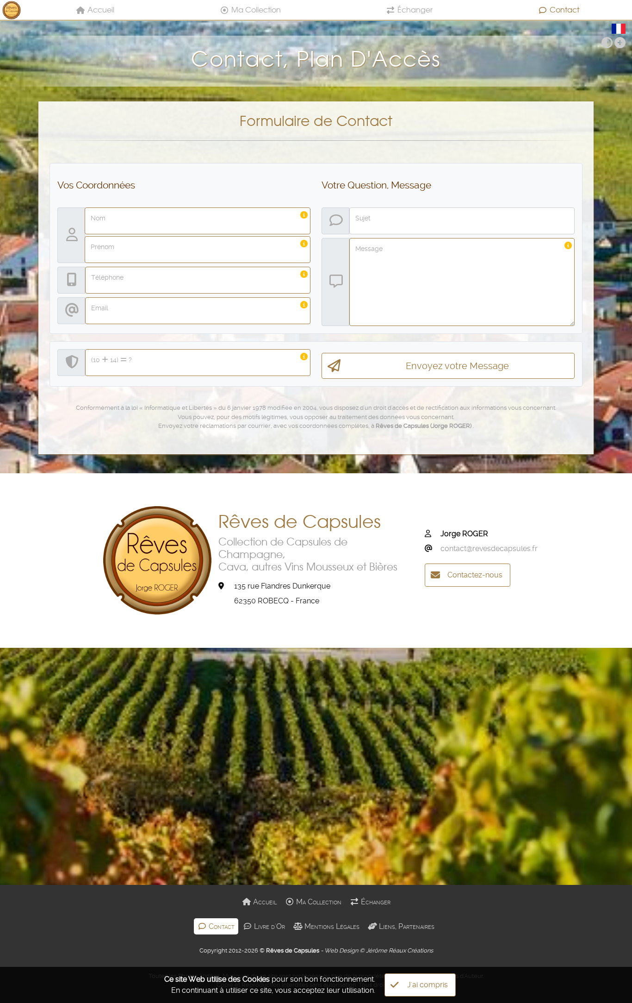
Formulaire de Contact (316, 121)
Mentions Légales (331, 926)
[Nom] (432, 533)
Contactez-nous (474, 574)
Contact (564, 9)
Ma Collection (256, 9)
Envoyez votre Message (457, 365)
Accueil (100, 9)
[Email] (432, 548)
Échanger (415, 9)
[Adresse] (225, 586)
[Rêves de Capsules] (11, 10)
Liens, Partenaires (405, 926)
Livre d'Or (268, 926)
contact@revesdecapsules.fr (489, 548)
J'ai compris (427, 984)
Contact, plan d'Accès (315, 59)
